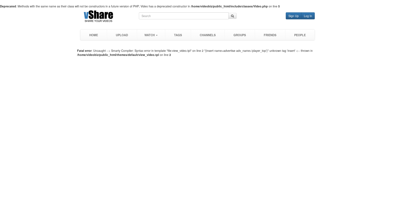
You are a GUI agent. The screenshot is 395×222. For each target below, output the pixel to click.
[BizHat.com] (109, 17)
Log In (308, 16)
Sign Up (293, 16)
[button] (151, 35)
